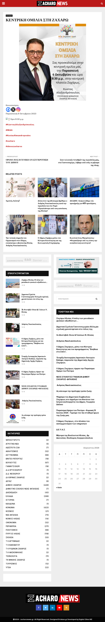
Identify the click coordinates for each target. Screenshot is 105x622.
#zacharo (10, 141)
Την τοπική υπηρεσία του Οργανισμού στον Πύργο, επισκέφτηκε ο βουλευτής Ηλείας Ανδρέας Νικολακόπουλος (19, 242)
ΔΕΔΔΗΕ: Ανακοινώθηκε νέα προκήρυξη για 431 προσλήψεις (83, 202)
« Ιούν (59, 487)
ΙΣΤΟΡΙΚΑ (10, 500)
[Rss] (66, 607)
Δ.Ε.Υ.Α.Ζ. (60, 429)
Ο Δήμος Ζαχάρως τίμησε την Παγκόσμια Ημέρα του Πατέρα (33, 372)
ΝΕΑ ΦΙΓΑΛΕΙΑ (12, 515)
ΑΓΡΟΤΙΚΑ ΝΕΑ (12, 444)
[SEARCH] (96, 298)
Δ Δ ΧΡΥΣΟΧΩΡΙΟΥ (14, 470)
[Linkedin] (52, 607)
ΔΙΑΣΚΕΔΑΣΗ (11, 492)
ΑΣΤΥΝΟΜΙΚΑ (12, 455)
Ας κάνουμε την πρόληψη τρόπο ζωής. (34, 416)
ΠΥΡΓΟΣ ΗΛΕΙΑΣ (13, 534)
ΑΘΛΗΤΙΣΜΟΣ (12, 451)
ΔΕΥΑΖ (9, 481)
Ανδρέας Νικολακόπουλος (32, 324)
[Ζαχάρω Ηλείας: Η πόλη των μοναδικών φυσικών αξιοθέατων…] (13, 283)
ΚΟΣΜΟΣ (10, 511)
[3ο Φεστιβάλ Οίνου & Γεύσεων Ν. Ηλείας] (13, 313)
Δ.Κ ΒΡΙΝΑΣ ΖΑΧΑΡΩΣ (15, 477)
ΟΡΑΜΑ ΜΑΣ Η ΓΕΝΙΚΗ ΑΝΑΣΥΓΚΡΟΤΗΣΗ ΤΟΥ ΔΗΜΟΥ (27, 161)
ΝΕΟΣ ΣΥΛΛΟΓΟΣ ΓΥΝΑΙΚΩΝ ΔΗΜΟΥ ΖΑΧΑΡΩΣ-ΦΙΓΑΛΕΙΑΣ (35, 387)
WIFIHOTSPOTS (13, 440)
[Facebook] (8, 109)
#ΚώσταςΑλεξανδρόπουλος (20, 124)
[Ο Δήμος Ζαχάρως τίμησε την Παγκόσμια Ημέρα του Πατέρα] (13, 375)
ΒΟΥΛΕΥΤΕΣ (11, 462)
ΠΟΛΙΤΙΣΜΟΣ (12, 530)
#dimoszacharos (14, 146)
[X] (13, 109)
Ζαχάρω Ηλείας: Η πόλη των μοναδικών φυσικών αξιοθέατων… (34, 281)
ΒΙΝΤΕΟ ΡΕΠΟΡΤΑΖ (14, 459)
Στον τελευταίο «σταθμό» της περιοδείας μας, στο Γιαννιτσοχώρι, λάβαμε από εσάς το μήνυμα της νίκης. (78, 162)
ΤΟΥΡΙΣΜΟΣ (11, 564)
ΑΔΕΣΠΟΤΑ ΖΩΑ (13, 447)
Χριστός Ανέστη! (13, 200)
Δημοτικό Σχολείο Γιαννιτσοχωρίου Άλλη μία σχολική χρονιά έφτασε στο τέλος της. (35, 296)
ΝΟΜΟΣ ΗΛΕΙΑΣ (13, 519)
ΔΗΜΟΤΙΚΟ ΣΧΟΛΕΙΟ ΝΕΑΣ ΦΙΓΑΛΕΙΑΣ (22, 489)
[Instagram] (18, 109)
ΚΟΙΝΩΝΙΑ (10, 507)
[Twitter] (45, 607)
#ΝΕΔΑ (9, 130)
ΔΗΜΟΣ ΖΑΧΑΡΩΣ (14, 485)
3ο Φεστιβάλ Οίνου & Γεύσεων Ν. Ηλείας (34, 310)
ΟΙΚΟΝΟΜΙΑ (11, 522)
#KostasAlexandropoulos (18, 135)
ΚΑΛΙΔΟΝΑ (10, 504)
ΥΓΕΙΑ (8, 567)
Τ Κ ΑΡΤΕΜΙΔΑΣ (13, 541)
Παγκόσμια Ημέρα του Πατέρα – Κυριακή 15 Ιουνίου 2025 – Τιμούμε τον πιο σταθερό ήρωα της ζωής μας (77, 412)
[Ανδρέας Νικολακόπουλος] (13, 327)
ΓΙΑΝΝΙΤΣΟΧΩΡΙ (13, 466)
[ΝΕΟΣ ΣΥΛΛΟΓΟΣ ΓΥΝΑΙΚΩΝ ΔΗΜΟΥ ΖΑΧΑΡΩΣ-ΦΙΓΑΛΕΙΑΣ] (13, 389)
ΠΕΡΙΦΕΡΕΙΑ (11, 526)
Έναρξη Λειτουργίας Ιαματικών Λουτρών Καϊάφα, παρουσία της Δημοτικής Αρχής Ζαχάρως (34, 358)
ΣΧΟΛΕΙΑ (9, 537)
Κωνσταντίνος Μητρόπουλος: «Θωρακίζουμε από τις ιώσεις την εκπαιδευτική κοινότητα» (83, 240)
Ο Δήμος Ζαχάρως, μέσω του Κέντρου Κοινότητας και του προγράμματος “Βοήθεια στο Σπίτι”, (33, 342)
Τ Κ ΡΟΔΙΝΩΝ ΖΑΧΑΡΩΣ (16, 549)
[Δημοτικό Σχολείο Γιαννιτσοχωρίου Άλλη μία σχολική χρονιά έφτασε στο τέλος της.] (13, 297)
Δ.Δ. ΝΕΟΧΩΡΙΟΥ (13, 474)
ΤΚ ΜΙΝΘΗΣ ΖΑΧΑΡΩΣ (15, 560)
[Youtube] (59, 607)
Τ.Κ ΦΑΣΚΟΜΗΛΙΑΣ (14, 552)
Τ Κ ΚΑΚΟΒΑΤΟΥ (13, 545)
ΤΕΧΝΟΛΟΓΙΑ (11, 556)
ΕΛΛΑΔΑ (9, 15)
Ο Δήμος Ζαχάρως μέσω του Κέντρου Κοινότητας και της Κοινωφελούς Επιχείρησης (49, 240)
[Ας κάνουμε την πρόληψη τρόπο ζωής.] (13, 418)
